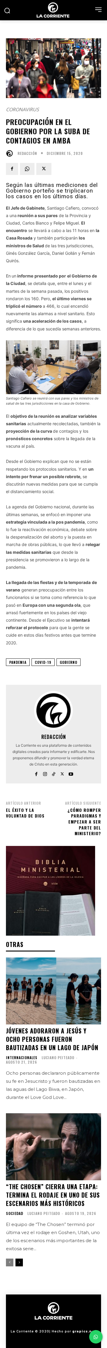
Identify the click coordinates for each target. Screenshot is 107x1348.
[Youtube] (71, 773)
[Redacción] (11, 153)
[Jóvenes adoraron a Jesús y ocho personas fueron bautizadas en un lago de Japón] (53, 990)
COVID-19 (43, 662)
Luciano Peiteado (58, 1057)
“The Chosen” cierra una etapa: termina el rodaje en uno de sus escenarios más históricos (53, 1195)
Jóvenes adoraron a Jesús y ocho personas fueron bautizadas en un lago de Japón (52, 1039)
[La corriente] (53, 10)
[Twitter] (43, 169)
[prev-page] (9, 1262)
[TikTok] (53, 773)
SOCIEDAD (14, 1213)
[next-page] (19, 1262)
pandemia (17, 662)
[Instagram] (45, 773)
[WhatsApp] (27, 169)
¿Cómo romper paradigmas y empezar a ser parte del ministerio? (84, 821)
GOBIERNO (68, 662)
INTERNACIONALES (21, 1057)
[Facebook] (12, 169)
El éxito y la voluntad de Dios (25, 813)
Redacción (27, 153)
